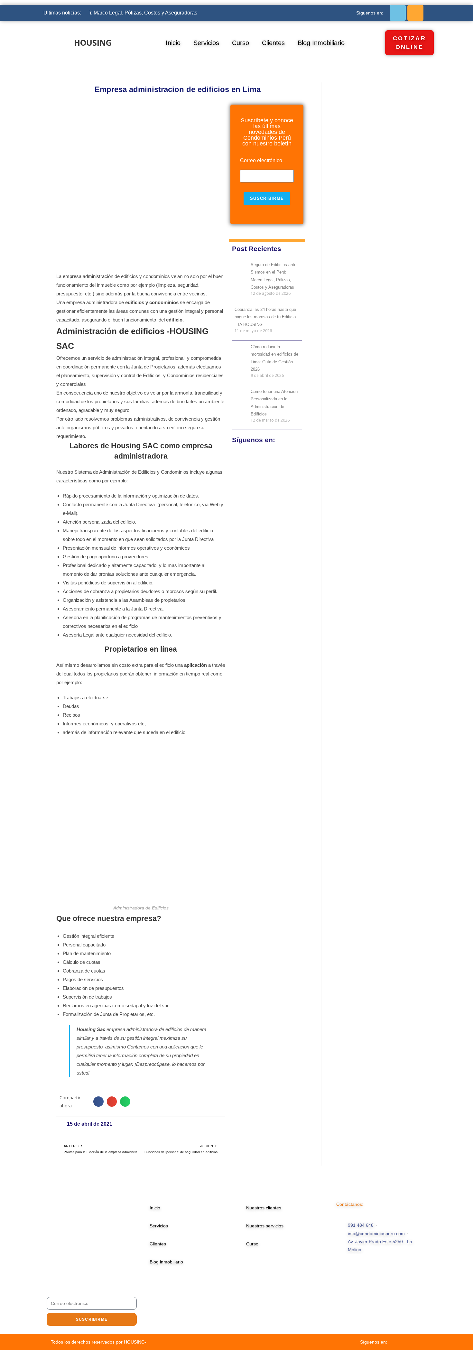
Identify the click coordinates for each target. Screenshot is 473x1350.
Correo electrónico (261, 160)
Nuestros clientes (263, 1207)
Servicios (206, 42)
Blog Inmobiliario (321, 42)
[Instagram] (415, 13)
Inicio (173, 42)
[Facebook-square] (398, 13)
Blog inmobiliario (166, 1261)
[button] (98, 1101)
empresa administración (88, 276)
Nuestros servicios (264, 1225)
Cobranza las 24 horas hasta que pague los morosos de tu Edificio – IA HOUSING (265, 317)
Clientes (273, 42)
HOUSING (93, 42)
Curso (240, 42)
